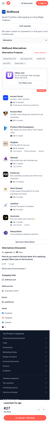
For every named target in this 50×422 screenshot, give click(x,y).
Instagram (8, 318)
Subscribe (28, 3)
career (41, 59)
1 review (19, 120)
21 (5, 264)
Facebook (8, 313)
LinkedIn (8, 322)
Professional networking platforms (26, 105)
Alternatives (7, 40)
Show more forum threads (13, 268)
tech (6, 63)
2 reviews (19, 102)
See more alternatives (25, 242)
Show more (19, 63)
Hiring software (30, 151)
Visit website (25, 26)
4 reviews (19, 148)
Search (41, 151)
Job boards (17, 151)
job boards (26, 59)
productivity (9, 59)
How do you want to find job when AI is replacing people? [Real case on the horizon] (23, 257)
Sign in (43, 3)
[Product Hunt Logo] (8, 3)
